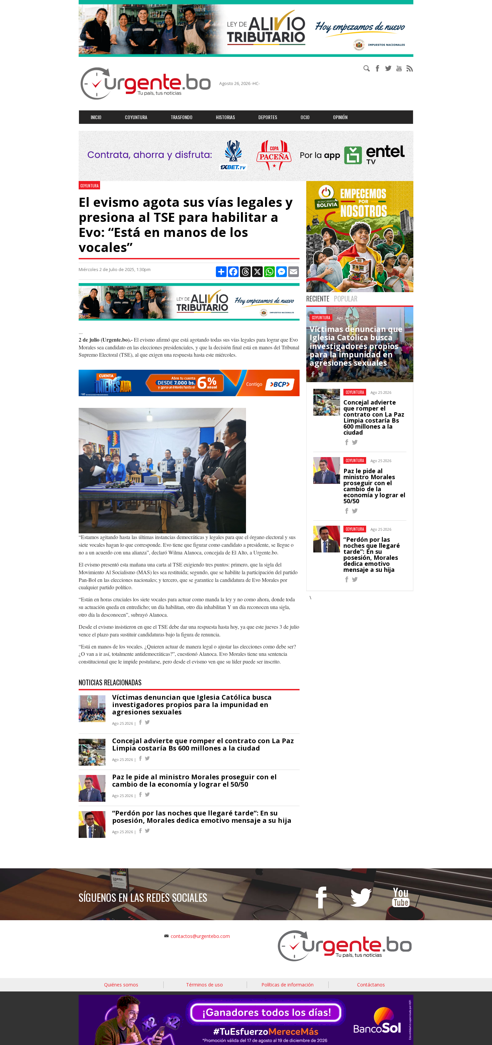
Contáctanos (371, 984)
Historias (225, 116)
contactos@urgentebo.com (200, 936)
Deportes (267, 116)
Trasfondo (181, 116)
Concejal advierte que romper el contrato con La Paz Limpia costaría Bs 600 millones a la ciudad (203, 744)
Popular (345, 298)
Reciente (317, 298)
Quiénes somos (121, 984)
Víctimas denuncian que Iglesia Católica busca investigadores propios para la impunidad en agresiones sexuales (192, 704)
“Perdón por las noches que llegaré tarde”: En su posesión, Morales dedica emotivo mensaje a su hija (202, 816)
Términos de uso (204, 984)
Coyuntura (136, 116)
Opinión (340, 116)
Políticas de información (287, 984)
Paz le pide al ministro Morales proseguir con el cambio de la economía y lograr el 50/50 (194, 780)
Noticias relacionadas (110, 682)
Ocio (305, 116)
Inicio (96, 116)
